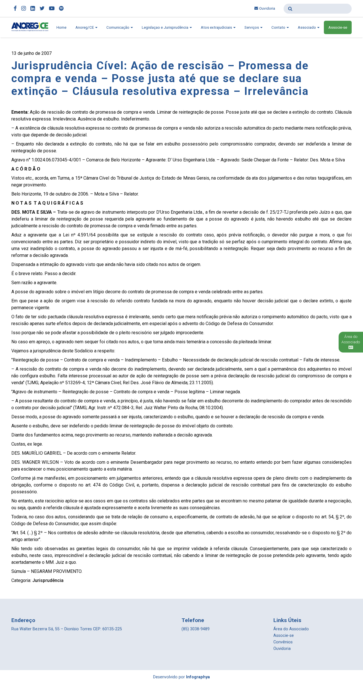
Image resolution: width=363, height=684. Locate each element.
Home (61, 27)
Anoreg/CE (85, 27)
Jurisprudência (48, 580)
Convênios (283, 642)
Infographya (198, 677)
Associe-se (337, 27)
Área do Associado (291, 629)
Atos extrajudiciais (217, 27)
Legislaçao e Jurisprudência (165, 27)
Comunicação (118, 27)
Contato (278, 27)
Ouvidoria (267, 8)
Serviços (252, 27)
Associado (307, 27)
